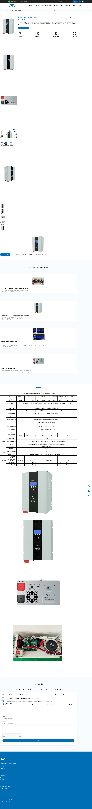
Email (4, 716)
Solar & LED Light (58, 5)
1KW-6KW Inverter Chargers (5, 784)
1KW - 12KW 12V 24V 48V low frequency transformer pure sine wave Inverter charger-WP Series (34, 10)
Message (4, 725)
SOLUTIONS (2, 775)
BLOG (1, 777)
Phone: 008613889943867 (4, 790)
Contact (80, 5)
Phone (4, 721)
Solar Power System (46, 5)
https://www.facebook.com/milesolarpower (11, 797)
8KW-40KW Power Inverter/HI (5, 786)
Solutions (68, 5)
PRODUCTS (2, 773)
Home (30, 5)
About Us (37, 5)
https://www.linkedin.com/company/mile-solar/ (12, 795)
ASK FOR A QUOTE (23, 28)
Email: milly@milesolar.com (5, 793)
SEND (38, 740)
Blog (74, 5)
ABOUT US (2, 770)
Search (75, 1)
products (8, 10)
